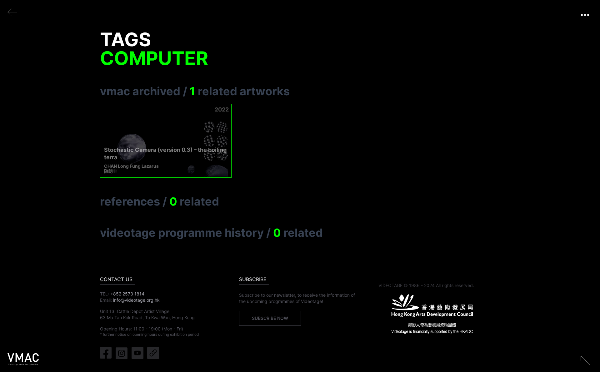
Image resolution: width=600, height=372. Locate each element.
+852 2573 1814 (127, 293)
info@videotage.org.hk (136, 300)
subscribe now (270, 318)
